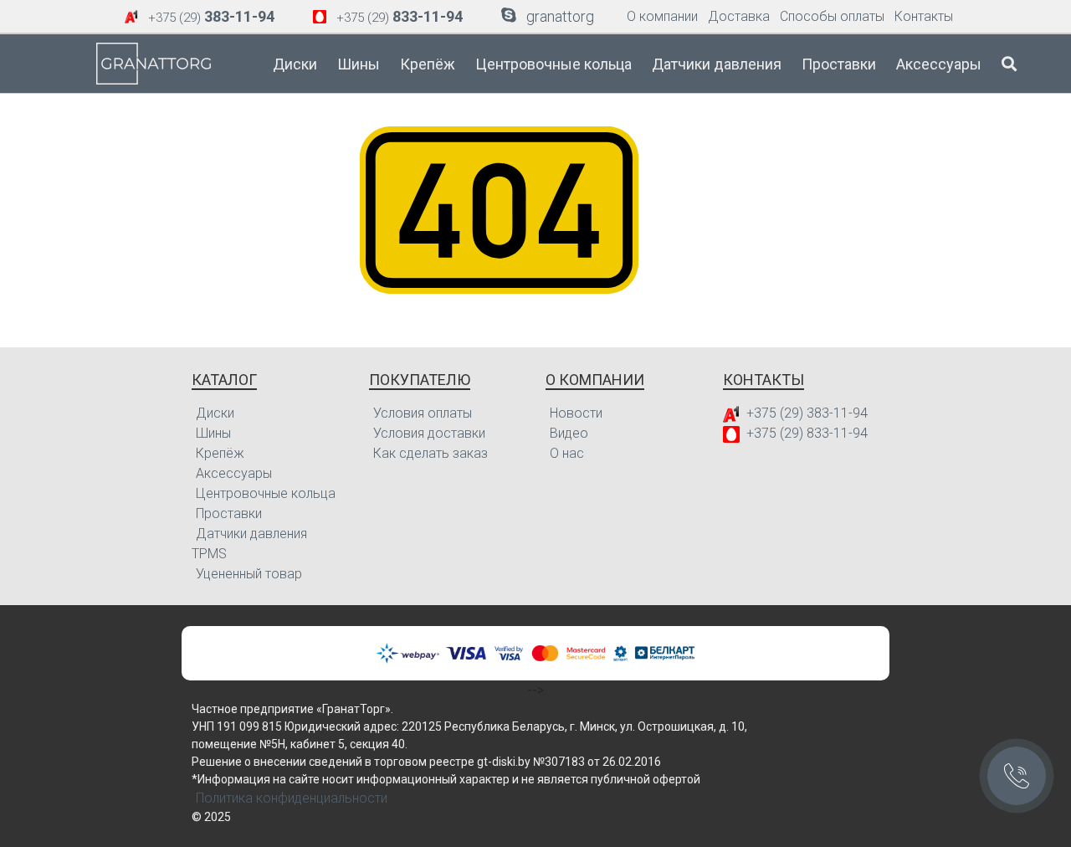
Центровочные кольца (553, 64)
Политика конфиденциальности (291, 798)
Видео (569, 433)
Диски (295, 64)
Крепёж (427, 64)
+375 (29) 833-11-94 (807, 433)
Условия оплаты (422, 413)
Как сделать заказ (430, 453)
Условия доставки (429, 433)
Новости (576, 413)
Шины (358, 64)
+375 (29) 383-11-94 (807, 413)
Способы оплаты (832, 16)
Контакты (923, 16)
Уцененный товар (249, 574)
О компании (662, 16)
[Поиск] (1009, 63)
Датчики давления (716, 64)
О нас (567, 453)
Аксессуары (938, 64)
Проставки (839, 64)
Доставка (739, 16)
